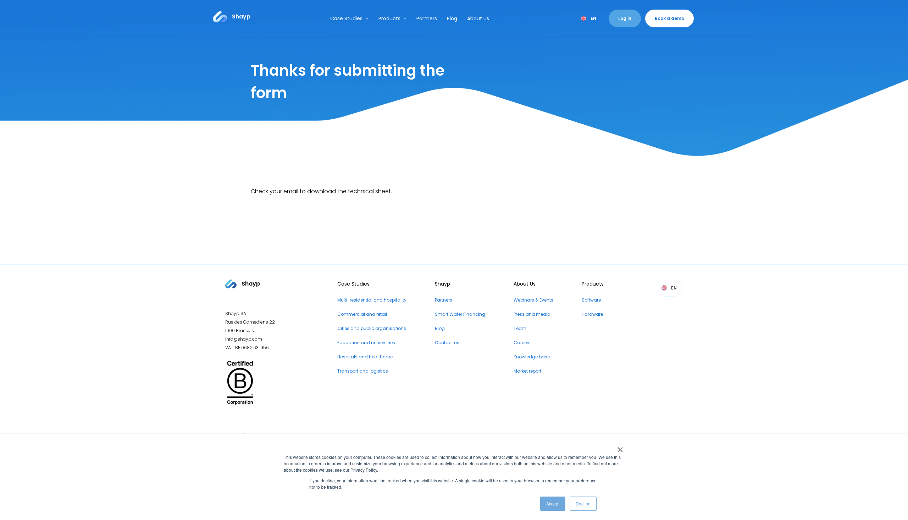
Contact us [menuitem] (447, 343)
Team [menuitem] (520, 328)
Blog (452, 18)
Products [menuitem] (593, 283)
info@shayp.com (243, 339)
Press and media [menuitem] (532, 314)
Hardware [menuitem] (592, 314)
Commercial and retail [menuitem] (362, 314)
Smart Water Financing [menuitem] (460, 314)
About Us (478, 18)
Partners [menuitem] (443, 300)
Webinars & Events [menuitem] (533, 300)
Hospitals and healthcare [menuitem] (365, 357)
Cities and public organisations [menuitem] (371, 328)
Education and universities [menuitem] (366, 343)
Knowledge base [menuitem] (532, 357)
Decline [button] (583, 503)
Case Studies (346, 18)
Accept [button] (552, 503)
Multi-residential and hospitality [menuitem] (371, 300)
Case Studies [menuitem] (353, 283)
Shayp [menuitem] (442, 283)
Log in (624, 18)
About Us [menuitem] (525, 283)
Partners (426, 18)
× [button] (618, 447)
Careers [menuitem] (522, 343)
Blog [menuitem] (440, 328)
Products (389, 18)
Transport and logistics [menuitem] (362, 371)
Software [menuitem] (591, 300)
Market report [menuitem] (527, 371)
